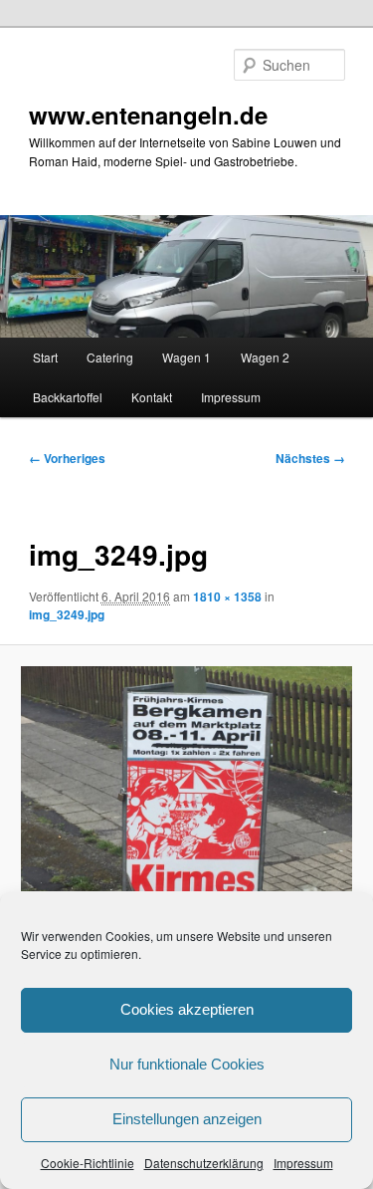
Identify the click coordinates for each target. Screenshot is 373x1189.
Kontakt (151, 396)
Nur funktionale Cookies (187, 1064)
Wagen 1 (186, 357)
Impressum (303, 1162)
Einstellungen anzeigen (187, 1118)
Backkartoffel (67, 396)
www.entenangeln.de (148, 114)
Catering (110, 357)
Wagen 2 (265, 357)
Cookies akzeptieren (187, 1009)
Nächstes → (310, 458)
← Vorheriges (67, 458)
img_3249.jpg (66, 614)
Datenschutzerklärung (204, 1162)
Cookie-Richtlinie (87, 1162)
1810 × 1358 (227, 596)
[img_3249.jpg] (186, 790)
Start (45, 357)
